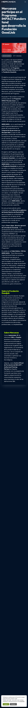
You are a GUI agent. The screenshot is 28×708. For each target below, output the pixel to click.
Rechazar (13, 704)
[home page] (9, 2)
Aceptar (6, 704)
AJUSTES (21, 701)
